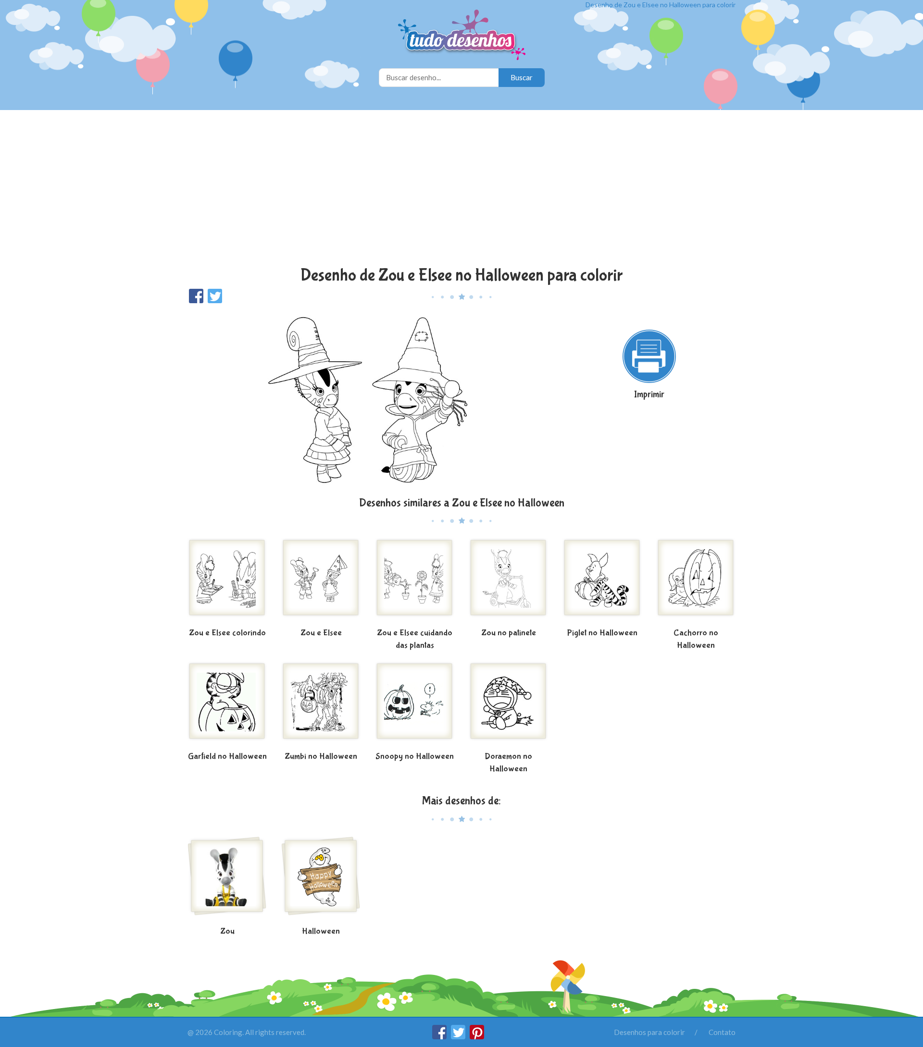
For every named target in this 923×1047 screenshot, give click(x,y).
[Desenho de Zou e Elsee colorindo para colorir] (227, 581)
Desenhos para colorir (649, 1032)
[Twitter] (458, 1036)
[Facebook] (440, 1036)
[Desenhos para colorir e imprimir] (461, 36)
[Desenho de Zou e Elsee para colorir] (321, 581)
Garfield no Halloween (227, 756)
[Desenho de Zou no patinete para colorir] (508, 581)
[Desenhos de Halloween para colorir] (321, 880)
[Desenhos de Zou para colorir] (227, 880)
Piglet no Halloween (602, 633)
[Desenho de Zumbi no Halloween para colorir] (321, 705)
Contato (722, 1032)
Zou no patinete (508, 633)
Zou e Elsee (321, 633)
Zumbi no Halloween (321, 756)
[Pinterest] (477, 1036)
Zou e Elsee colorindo (227, 633)
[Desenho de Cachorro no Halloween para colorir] (696, 581)
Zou (227, 931)
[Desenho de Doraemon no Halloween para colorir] (508, 705)
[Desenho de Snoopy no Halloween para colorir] (414, 705)
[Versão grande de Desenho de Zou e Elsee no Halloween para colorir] (368, 399)
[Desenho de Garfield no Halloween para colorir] (227, 705)
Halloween (321, 931)
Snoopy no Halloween (414, 756)
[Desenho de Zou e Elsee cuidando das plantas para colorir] (414, 581)
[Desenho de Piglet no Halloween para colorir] (602, 581)
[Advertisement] (461, 189)
